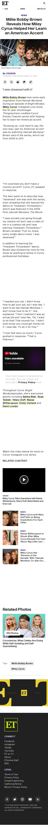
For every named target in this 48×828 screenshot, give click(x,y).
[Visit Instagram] (22, 800)
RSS (6, 763)
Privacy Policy (26, 382)
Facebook (9, 741)
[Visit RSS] (37, 800)
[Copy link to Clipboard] (30, 82)
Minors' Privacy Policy (15, 787)
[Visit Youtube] (30, 799)
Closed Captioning (13, 780)
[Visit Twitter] (14, 800)
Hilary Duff (19, 400)
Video (22, 9)
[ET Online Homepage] (6, 3)
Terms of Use (11, 774)
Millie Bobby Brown (14, 97)
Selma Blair (29, 397)
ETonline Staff (11, 760)
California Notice (12, 784)
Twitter (8, 747)
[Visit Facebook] (7, 800)
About (7, 757)
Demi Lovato (10, 406)
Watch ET (41, 9)
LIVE (6, 9)
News (24, 15)
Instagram (9, 744)
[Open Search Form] (44, 3)
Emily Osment (27, 403)
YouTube (8, 750)
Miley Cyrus (10, 107)
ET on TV (9, 754)
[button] (24, 479)
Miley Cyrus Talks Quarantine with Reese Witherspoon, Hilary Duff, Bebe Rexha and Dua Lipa (23, 501)
